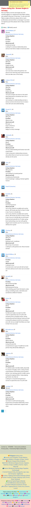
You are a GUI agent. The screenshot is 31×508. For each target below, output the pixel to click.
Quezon (27, 486)
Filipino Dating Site (21, 448)
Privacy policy (5, 448)
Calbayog (19, 477)
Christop (8, 230)
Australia (3, 493)
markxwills (8, 135)
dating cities (16, 455)
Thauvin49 (8, 54)
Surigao (22, 459)
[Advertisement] (15, 429)
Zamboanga (15, 470)
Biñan (27, 475)
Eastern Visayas (7, 477)
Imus (23, 486)
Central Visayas (7, 472)
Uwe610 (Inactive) (10, 186)
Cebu (14, 472)
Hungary (28, 493)
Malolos (25, 457)
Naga (21, 468)
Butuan (21, 463)
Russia (16, 495)
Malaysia (24, 502)
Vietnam (22, 506)
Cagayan (26, 463)
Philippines (11, 504)
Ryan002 (8, 194)
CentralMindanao (11, 483)
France (22, 493)
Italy (6, 495)
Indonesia (9, 502)
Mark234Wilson (10, 254)
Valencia (15, 466)
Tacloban (16, 479)
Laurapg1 (8, 386)
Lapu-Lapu (26, 472)
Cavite (19, 486)
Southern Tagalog (7, 475)
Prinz (7, 162)
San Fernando (12, 473)
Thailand (16, 506)
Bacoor (15, 486)
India (3, 502)
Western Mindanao (9, 468)
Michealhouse (9, 329)
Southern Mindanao (11, 484)
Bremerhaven (9, 34)
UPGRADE (10, 447)
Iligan (23, 483)
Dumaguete (19, 472)
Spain (21, 495)
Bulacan (20, 484)
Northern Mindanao (9, 463)
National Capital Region (13, 481)
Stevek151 (8, 109)
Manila (23, 481)
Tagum (26, 464)
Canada (9, 493)
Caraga (20, 457)
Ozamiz (21, 464)
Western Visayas (11, 461)
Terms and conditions (20, 447)
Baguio (17, 463)
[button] (29, 2)
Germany (21, 34)
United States (22, 491)
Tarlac (26, 459)
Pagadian (25, 468)
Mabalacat (5, 459)
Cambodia (25, 500)
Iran (14, 502)
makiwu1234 (9, 80)
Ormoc (28, 477)
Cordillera (15, 464)
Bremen (16, 34)
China (19, 500)
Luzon (15, 488)
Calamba (5, 464)
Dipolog (17, 468)
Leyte (23, 477)
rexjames (8, 353)
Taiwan (10, 506)
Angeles (16, 457)
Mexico (10, 495)
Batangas (23, 475)
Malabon (11, 459)
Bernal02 (8, 276)
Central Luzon (9, 457)
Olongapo (16, 459)
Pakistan (3, 504)
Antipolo (22, 461)
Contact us (4, 447)
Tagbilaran (19, 473)
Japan (19, 502)
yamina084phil (10, 30)
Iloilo (18, 461)
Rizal (12, 479)
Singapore (18, 504)
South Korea (26, 504)
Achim (7, 298)
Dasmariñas (16, 475)
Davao (24, 484)
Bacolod (19, 483)
